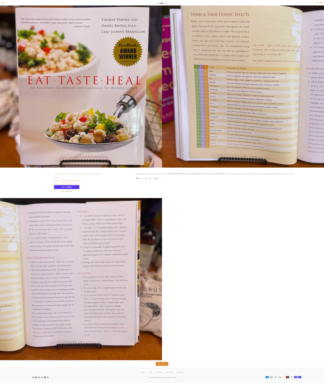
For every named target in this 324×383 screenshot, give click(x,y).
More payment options (66, 191)
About (143, 372)
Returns (169, 372)
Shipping (159, 372)
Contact (180, 372)
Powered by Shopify (171, 377)
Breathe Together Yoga (159, 377)
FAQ (150, 372)
